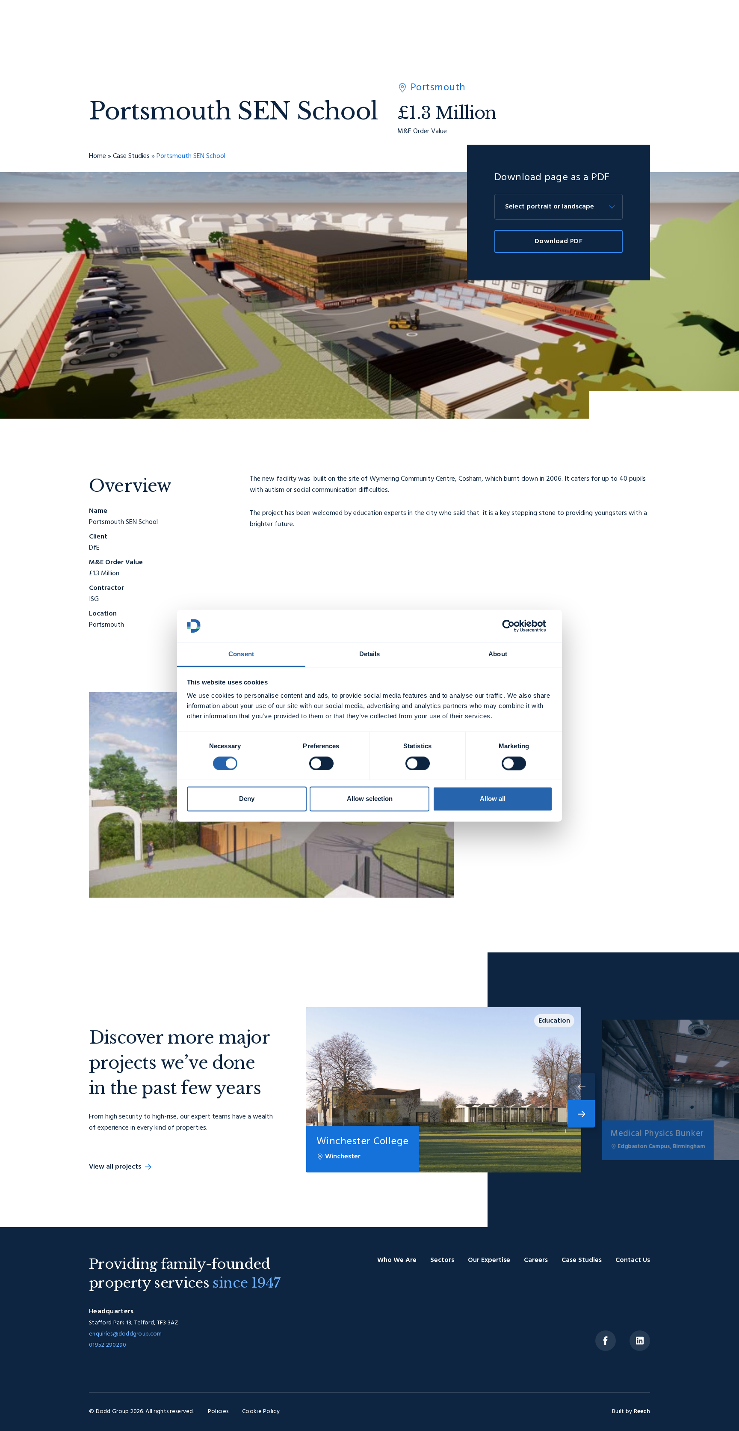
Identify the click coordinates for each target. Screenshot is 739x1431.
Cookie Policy (261, 1411)
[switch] (321, 763)
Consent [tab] (241, 654)
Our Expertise (489, 1260)
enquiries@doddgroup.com (125, 1334)
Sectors (442, 1260)
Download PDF (558, 241)
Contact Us (632, 1260)
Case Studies (131, 156)
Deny (246, 799)
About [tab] (497, 654)
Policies (218, 1411)
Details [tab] (369, 654)
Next (581, 1114)
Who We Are (397, 1260)
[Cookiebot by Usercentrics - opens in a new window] (515, 625)
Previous (581, 1086)
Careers (536, 1260)
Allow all (492, 799)
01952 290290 (107, 1345)
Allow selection (370, 799)
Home (97, 156)
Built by (631, 1411)
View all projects (115, 1166)
